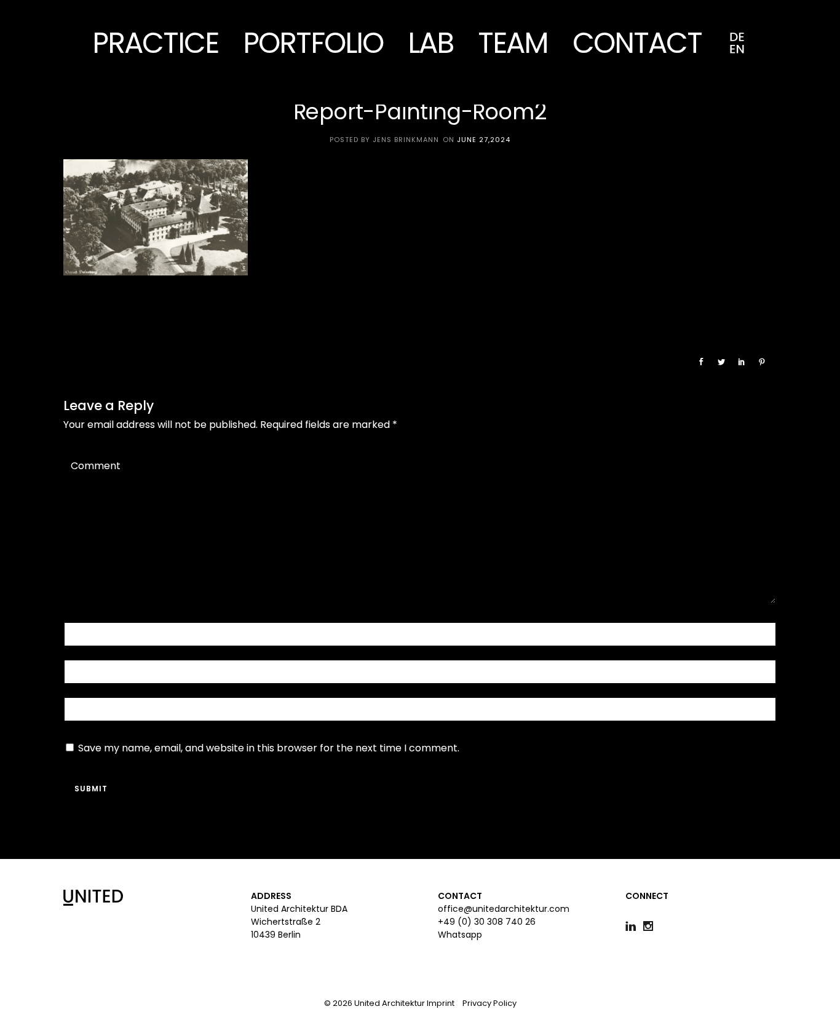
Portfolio (313, 43)
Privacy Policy (489, 1003)
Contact (637, 43)
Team (513, 43)
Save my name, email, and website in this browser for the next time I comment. (268, 748)
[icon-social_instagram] (651, 926)
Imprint (440, 1003)
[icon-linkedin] (633, 926)
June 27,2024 (483, 139)
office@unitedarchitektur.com (503, 909)
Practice (155, 43)
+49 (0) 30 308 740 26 (487, 922)
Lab (430, 43)
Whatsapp (460, 934)
